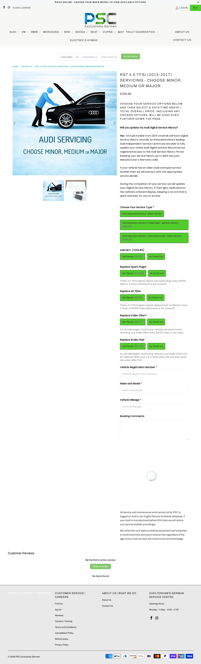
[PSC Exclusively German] (100, 20)
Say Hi (58, 609)
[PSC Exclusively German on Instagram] (9, 8)
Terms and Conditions (65, 627)
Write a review (100, 566)
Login (183, 8)
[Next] (114, 123)
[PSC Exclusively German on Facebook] (3, 8)
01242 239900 (22, 8)
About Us (106, 600)
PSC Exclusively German (28, 657)
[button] (14, 32)
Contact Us (107, 606)
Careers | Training (63, 621)
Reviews (59, 615)
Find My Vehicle (130, 56)
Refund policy (61, 639)
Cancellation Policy (64, 633)
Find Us (58, 604)
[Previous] (14, 123)
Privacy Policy (61, 645)
